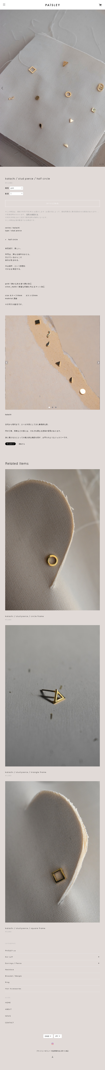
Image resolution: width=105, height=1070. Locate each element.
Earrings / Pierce (13, 963)
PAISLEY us (10, 950)
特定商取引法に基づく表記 (59, 1051)
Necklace (9, 969)
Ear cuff (9, 957)
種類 (7, 188)
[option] (52, 88)
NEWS (8, 1016)
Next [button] (102, 88)
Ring (7, 982)
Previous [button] (2, 88)
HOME (8, 1002)
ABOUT (8, 1009)
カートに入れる (52, 203)
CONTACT (9, 1022)
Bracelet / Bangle (13, 976)
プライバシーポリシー (44, 1051)
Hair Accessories (13, 988)
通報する (22, 444)
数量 (7, 194)
